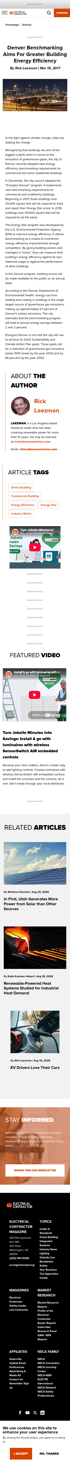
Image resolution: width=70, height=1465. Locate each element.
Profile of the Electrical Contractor (45, 1315)
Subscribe (62, 13)
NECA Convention (48, 1363)
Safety (43, 1265)
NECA (41, 1359)
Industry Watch (21, 513)
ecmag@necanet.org (21, 1265)
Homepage (12, 24)
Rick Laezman (23, 1060)
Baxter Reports (47, 1323)
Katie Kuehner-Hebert (21, 976)
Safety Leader (17, 1305)
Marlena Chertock (19, 892)
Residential (46, 1261)
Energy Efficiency (22, 505)
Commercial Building (25, 496)
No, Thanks (49, 1453)
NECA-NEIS (45, 1375)
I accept (21, 1453)
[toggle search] (49, 13)
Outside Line (47, 1257)
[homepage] (18, 12)
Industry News (48, 1249)
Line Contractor (18, 1310)
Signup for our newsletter (35, 1170)
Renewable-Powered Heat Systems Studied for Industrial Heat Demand (31, 988)
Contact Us (16, 1379)
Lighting (44, 1253)
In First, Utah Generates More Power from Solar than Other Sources (31, 904)
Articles (27, 24)
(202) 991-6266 (19, 1258)
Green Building (21, 487)
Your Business (48, 1269)
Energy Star (49, 505)
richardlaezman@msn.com (32, 441)
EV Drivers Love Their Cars (35, 1067)
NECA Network (47, 1387)
